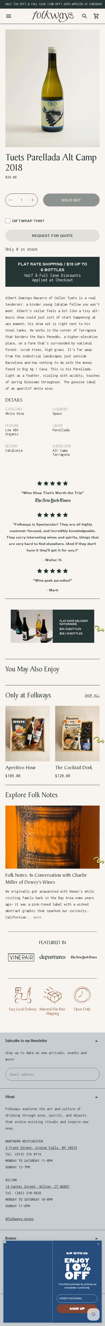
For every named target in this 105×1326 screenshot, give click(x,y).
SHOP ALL (92, 695)
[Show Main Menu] (9, 16)
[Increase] (32, 200)
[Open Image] (52, 88)
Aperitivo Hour (20, 768)
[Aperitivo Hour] (27, 733)
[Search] (84, 16)
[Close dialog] (98, 1244)
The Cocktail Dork (73, 768)
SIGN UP (77, 1309)
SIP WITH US (77, 1253)
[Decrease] (10, 200)
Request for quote (52, 235)
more (37, 917)
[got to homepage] (53, 16)
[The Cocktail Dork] (77, 733)
